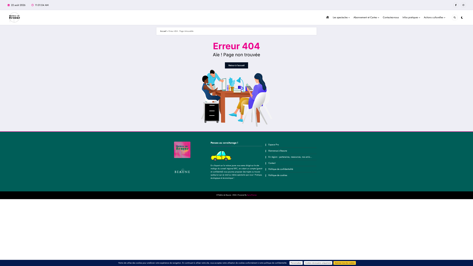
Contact (271, 163)
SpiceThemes (252, 195)
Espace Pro (273, 144)
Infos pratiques (410, 17)
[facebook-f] (455, 5)
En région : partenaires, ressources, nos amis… (290, 156)
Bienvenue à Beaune (277, 150)
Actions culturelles (433, 17)
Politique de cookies (277, 175)
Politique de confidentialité (280, 169)
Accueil (163, 31)
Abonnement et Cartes (365, 17)
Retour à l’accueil (236, 65)
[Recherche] (454, 17)
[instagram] (463, 5)
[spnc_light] (462, 17)
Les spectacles (340, 17)
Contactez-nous (391, 17)
